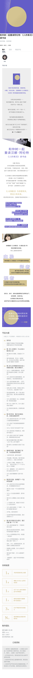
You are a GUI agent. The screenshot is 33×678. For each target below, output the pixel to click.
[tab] (3, 50)
